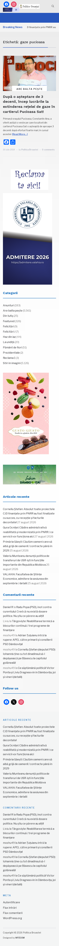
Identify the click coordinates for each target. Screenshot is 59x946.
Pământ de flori (12, 347)
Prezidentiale (11, 352)
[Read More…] (20, 134)
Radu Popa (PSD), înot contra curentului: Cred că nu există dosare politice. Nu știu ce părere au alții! (27, 612)
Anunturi (8, 305)
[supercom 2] (29, 474)
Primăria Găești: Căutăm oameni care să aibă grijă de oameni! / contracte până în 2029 (27, 546)
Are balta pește (29, 89)
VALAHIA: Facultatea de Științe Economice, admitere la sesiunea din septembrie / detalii (25, 579)
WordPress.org (12, 918)
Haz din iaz (9, 336)
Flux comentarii (12, 913)
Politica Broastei (29, 149)
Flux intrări (10, 907)
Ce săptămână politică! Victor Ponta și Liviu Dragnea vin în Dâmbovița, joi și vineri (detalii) (29, 672)
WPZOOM (20, 938)
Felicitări (8, 326)
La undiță (8, 342)
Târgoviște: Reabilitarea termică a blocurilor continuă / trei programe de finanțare (28, 626)
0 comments (48, 149)
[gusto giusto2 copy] (26, 413)
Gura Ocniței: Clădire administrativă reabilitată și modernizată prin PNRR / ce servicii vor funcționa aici (28, 532)
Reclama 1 (9, 357)
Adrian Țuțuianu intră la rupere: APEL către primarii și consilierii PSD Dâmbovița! (27, 640)
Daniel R (8, 607)
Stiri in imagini (11, 363)
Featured (8, 321)
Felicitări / (9, 331)
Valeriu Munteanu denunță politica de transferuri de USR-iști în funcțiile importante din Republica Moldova (26, 560)
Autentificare (11, 902)
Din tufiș (8, 315)
